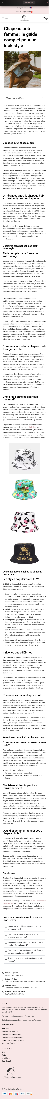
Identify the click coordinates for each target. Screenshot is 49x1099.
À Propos (5, 1050)
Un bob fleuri (31, 427)
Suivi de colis (6, 1082)
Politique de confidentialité (11, 1056)
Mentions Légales (8, 1065)
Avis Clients (6, 1080)
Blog (3, 1074)
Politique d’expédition (10, 1053)
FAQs (4, 1077)
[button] (42, 98)
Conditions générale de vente (13, 1062)
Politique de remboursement (12, 1059)
